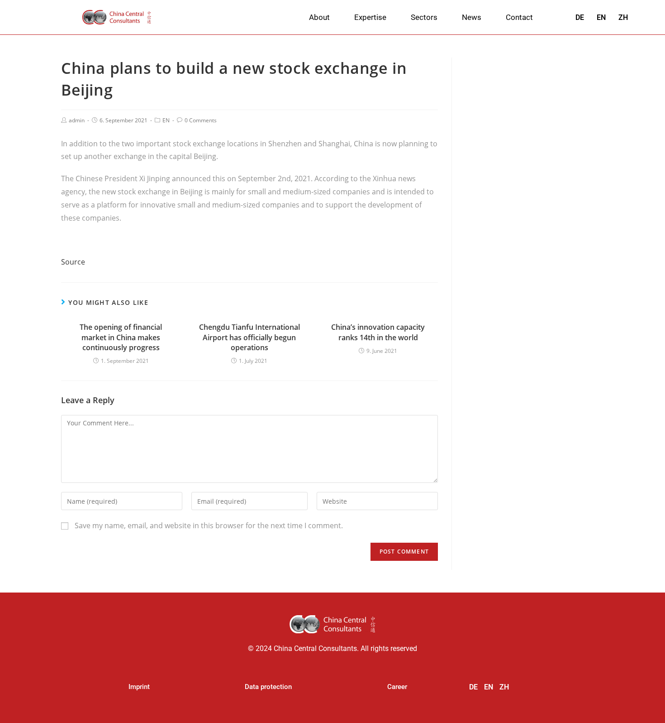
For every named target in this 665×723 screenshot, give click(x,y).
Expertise (370, 17)
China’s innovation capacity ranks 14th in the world (378, 332)
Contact (519, 17)
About (319, 17)
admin (77, 120)
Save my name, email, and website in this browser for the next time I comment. (209, 525)
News (471, 17)
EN (166, 120)
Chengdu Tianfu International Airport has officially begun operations (249, 337)
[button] (139, 687)
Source (73, 262)
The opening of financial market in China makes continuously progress (121, 337)
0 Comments (201, 120)
